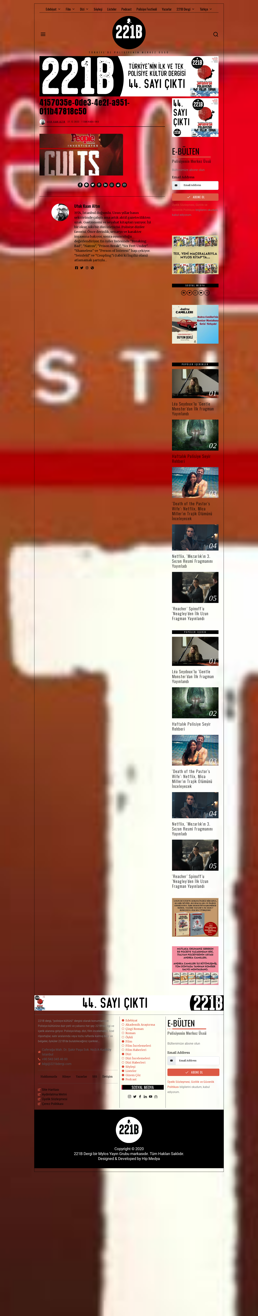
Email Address (183, 177)
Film (68, 8)
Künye (66, 1076)
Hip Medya (151, 1158)
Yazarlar (167, 8)
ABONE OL (198, 197)
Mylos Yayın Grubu (113, 1154)
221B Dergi (183, 8)
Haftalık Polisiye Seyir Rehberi (191, 458)
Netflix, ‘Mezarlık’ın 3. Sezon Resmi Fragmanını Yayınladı (192, 561)
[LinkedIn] (145, 1096)
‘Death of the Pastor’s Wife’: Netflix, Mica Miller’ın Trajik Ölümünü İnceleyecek (192, 510)
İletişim (107, 1076)
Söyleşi (98, 8)
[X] (134, 1096)
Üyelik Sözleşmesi (183, 205)
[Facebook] (140, 1096)
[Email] (155, 1096)
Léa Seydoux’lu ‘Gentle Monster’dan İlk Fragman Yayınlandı (193, 409)
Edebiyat (51, 8)
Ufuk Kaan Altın (87, 206)
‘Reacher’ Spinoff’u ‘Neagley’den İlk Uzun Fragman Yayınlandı (190, 613)
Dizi (82, 8)
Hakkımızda (49, 1076)
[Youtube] (150, 1096)
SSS (94, 1076)
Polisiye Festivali (147, 8)
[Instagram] (129, 1096)
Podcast (126, 8)
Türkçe (204, 8)
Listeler (112, 8)
